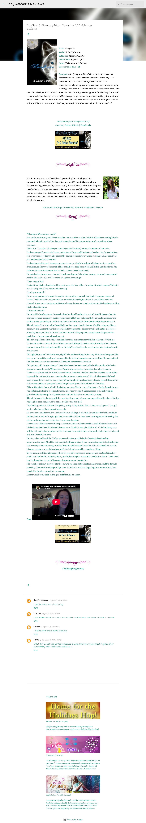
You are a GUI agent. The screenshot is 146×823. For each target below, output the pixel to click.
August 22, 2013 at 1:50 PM (59, 600)
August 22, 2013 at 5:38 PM (51, 627)
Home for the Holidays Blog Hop (57, 721)
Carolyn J (37, 626)
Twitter (78, 207)
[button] (28, 34)
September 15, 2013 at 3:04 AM (52, 640)
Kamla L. (37, 640)
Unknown (37, 613)
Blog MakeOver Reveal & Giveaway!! (58, 795)
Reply (36, 608)
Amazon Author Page (52, 207)
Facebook (68, 207)
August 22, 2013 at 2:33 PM (51, 614)
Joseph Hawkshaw (41, 600)
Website (99, 207)
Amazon (59, 125)
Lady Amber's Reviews (25, 4)
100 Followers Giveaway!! (54, 755)
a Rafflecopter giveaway (73, 568)
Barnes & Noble (72, 125)
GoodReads (86, 125)
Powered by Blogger (74, 819)
